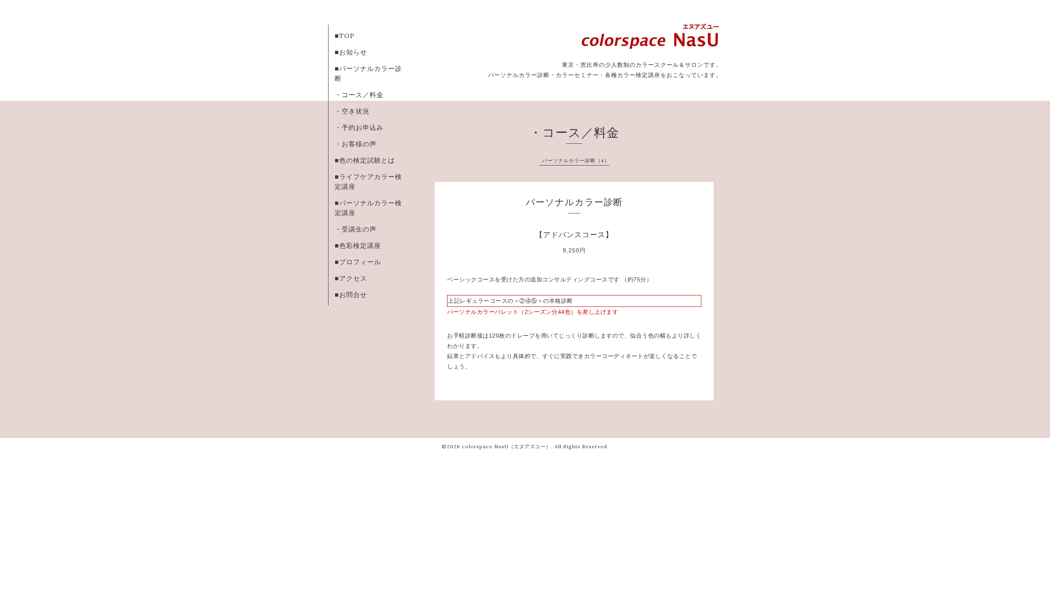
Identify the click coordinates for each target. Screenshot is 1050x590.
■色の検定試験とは (365, 160)
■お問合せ (351, 294)
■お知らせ (351, 52)
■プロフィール (358, 262)
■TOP (344, 36)
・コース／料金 (359, 95)
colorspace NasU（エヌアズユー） (506, 446)
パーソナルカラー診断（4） (575, 160)
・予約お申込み (359, 127)
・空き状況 (352, 111)
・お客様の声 (356, 144)
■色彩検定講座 (358, 245)
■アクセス (351, 278)
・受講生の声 (356, 229)
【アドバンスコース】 (574, 235)
